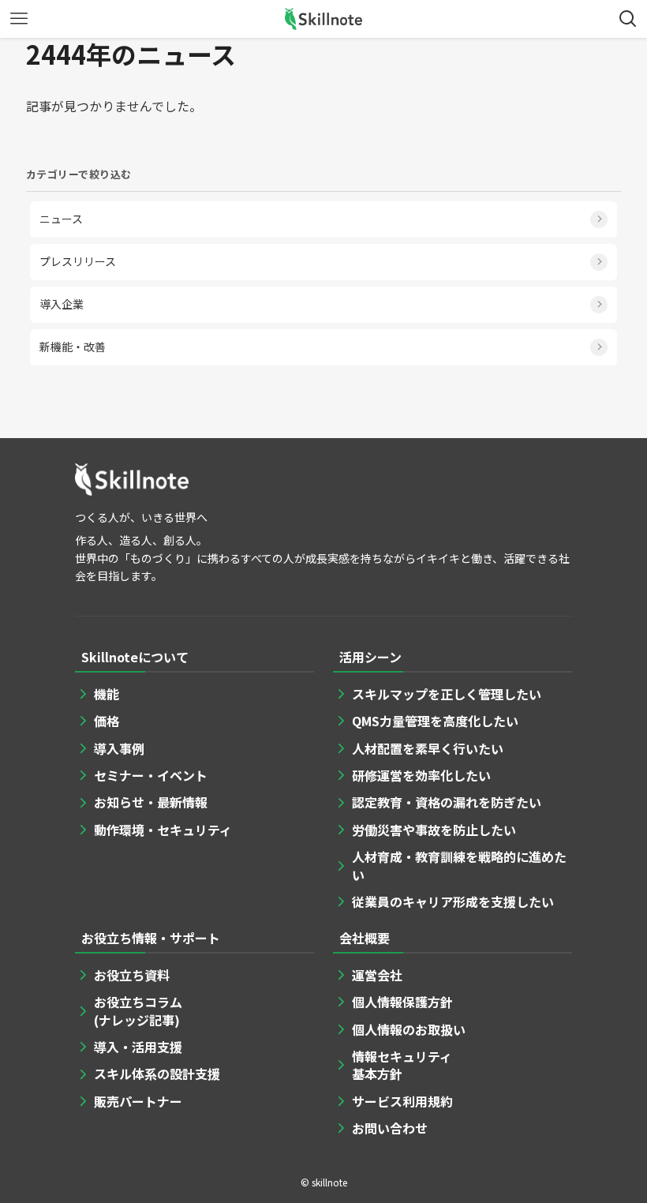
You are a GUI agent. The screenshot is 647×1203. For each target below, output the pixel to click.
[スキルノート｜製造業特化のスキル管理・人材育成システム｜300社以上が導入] (324, 19)
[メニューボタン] (19, 19)
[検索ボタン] (628, 19)
